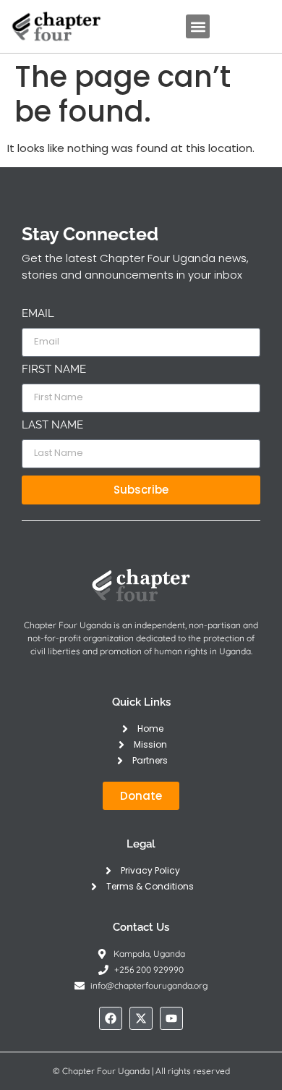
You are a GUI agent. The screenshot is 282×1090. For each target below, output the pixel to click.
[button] (198, 26)
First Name (54, 370)
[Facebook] (110, 1018)
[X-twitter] (141, 1018)
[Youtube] (171, 1018)
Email (38, 314)
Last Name (52, 425)
